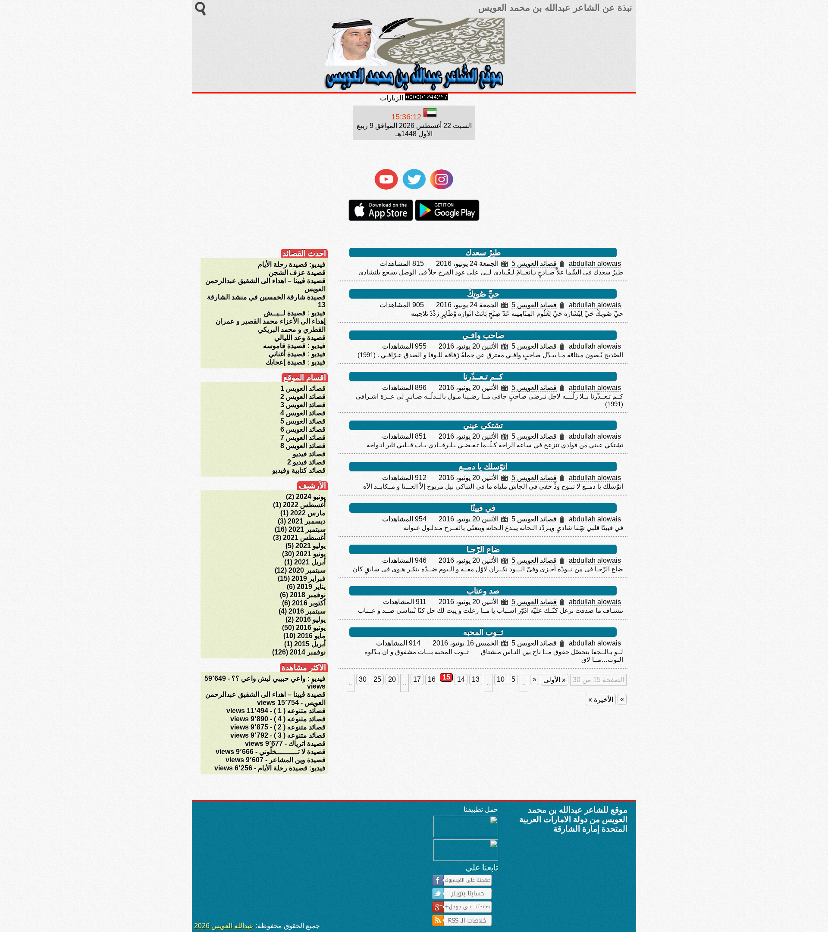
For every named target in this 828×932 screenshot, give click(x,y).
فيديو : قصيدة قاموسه (294, 345)
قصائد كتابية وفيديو (299, 470)
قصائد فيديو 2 (306, 462)
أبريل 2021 (310, 562)
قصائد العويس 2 (303, 396)
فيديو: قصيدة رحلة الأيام (292, 264)
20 (392, 679)
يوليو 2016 (310, 619)
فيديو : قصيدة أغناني (297, 354)
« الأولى (554, 679)
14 (461, 679)
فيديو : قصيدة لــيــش (295, 313)
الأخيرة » (600, 699)
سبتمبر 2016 (307, 611)
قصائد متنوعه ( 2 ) (300, 727)
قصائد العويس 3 (303, 404)
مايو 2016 (311, 635)
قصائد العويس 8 (303, 445)
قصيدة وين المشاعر (297, 760)
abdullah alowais (595, 263)
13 (476, 679)
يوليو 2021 (310, 545)
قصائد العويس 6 (303, 429)
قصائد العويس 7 (303, 437)
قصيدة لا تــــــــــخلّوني (292, 751)
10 (501, 679)
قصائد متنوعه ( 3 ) (300, 735)
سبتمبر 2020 (307, 570)
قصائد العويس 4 (303, 413)
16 (432, 679)
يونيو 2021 (311, 554)
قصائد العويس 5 (534, 263)
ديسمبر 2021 (307, 521)
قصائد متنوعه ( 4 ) (300, 719)
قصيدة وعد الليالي (300, 337)
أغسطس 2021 (304, 537)
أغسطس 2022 (304, 504)
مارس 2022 (308, 513)
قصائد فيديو (309, 454)
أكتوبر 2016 (309, 603)
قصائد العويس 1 (303, 388)
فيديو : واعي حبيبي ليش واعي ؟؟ (279, 678)
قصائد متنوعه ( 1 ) (300, 710)
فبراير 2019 (309, 578)
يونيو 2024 (311, 496)
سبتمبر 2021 (307, 529)
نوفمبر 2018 (308, 594)
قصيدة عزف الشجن (297, 272)
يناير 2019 (311, 586)
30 (363, 679)
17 (417, 679)
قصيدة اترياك (307, 743)
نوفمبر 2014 (308, 652)
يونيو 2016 (311, 627)
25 (377, 679)
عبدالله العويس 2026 (224, 925)
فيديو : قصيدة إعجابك (296, 362)
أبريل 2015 (310, 644)
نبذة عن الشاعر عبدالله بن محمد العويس (554, 8)
